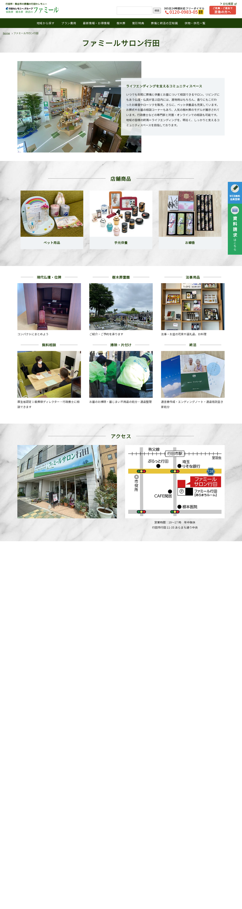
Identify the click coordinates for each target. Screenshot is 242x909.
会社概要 (228, 3)
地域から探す (46, 23)
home (6, 33)
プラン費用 (68, 23)
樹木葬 (121, 23)
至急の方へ (222, 10)
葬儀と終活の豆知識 (164, 23)
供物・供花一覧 (195, 23)
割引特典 (138, 23)
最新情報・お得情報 (96, 23)
